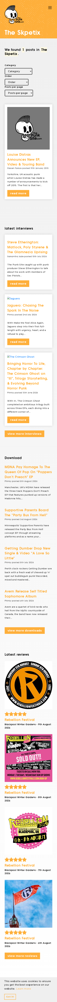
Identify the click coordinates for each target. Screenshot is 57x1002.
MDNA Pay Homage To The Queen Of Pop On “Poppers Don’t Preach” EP (28, 472)
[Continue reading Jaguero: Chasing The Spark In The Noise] (28, 298)
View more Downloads (25, 630)
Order (8, 76)
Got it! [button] (10, 996)
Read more (18, 193)
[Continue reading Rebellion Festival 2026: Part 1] (28, 904)
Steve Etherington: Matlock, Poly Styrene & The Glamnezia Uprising (27, 247)
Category (10, 65)
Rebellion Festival (20, 720)
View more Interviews (24, 433)
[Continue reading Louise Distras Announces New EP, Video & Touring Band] (28, 128)
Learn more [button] (23, 988)
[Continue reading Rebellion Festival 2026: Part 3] (28, 758)
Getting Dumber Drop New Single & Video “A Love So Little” (27, 553)
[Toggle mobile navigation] (50, 7)
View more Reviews (22, 956)
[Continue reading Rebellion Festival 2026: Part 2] (28, 831)
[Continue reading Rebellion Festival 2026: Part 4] (28, 685)
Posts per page (14, 87)
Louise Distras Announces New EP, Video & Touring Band (25, 159)
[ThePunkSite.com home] (14, 14)
